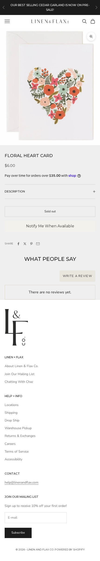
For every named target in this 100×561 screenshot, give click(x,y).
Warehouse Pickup (18, 428)
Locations (12, 405)
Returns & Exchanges (20, 436)
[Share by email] (38, 244)
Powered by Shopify (70, 549)
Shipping (11, 412)
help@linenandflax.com (21, 482)
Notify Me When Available (50, 226)
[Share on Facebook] (18, 244)
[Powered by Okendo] (16, 278)
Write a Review (77, 276)
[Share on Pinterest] (31, 244)
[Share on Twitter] (25, 244)
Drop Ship (12, 420)
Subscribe (18, 533)
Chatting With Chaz (19, 382)
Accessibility (13, 459)
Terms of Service (17, 451)
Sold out (50, 211)
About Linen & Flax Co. (21, 366)
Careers (10, 444)
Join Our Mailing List (19, 374)
